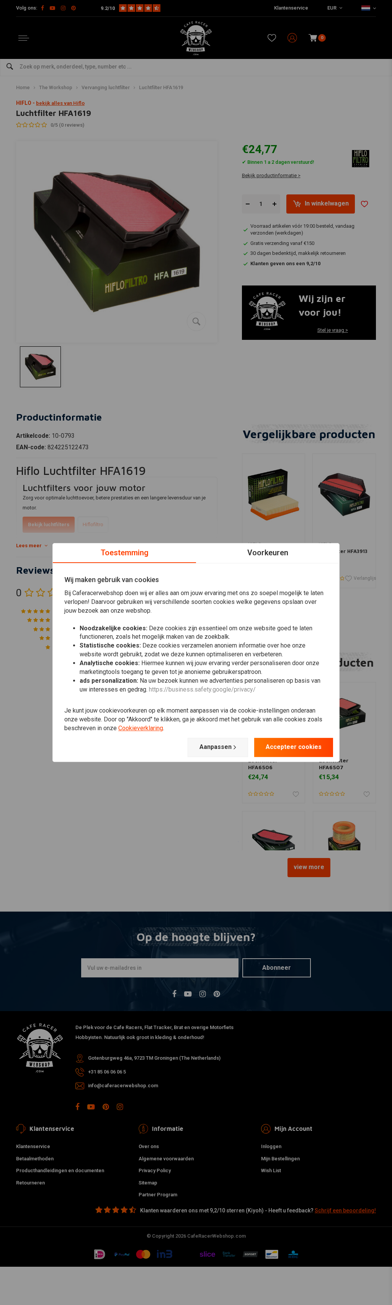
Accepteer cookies (294, 746)
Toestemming (125, 552)
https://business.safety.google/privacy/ (202, 689)
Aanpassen (215, 746)
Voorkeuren (267, 552)
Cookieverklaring (140, 728)
